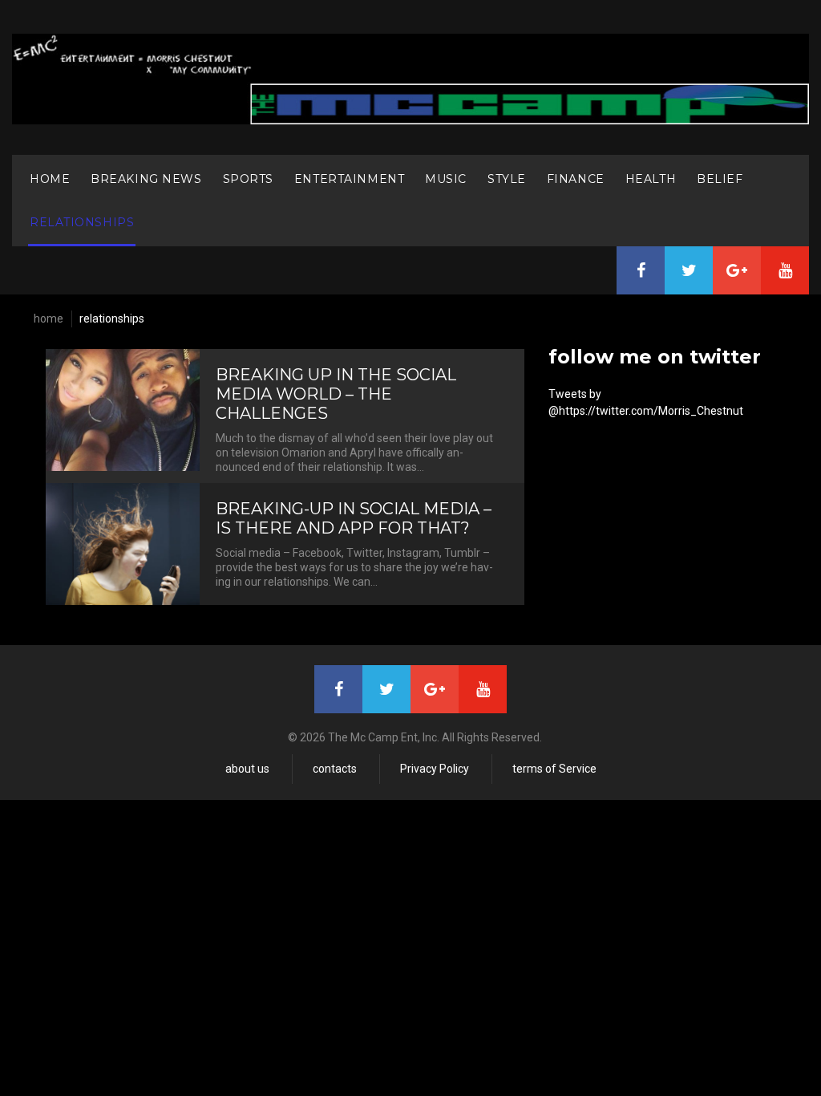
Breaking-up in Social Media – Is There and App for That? (353, 518)
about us (247, 768)
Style (506, 179)
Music (446, 179)
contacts (335, 768)
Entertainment (349, 179)
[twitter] (689, 270)
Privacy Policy (434, 768)
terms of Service (554, 768)
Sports (248, 179)
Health (650, 179)
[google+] (737, 270)
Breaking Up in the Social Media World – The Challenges (336, 394)
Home (50, 179)
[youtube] (785, 270)
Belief (719, 179)
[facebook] (641, 270)
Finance (576, 179)
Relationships (82, 222)
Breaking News (146, 179)
